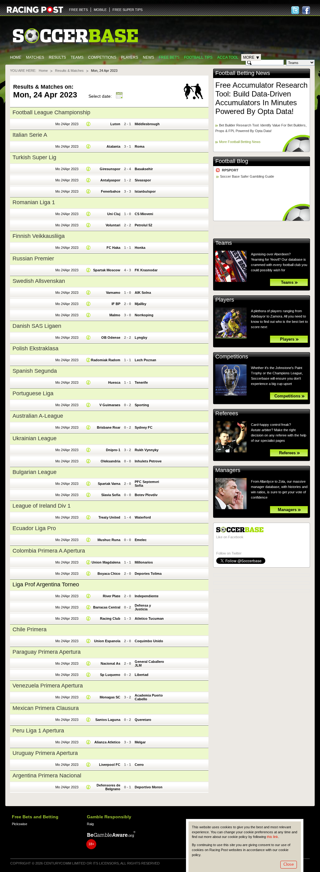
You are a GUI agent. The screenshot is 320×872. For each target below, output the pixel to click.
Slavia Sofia (110, 495)
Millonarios (144, 562)
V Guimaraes (109, 405)
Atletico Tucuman (149, 618)
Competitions (102, 57)
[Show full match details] (88, 124)
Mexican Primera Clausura (45, 708)
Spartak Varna (109, 483)
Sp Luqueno (110, 675)
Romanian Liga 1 (33, 202)
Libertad (141, 675)
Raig (90, 824)
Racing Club (110, 618)
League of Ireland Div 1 (41, 506)
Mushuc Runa (109, 540)
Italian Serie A (29, 135)
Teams (77, 57)
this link (272, 837)
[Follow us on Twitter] (295, 10)
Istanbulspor (145, 191)
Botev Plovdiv (146, 495)
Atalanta (113, 146)
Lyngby (141, 337)
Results (57, 57)
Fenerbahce (110, 191)
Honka (140, 247)
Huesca (114, 382)
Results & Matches (69, 70)
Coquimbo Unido (149, 641)
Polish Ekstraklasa (35, 348)
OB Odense (110, 337)
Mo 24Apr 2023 (66, 124)
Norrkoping (144, 315)
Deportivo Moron (148, 787)
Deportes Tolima (148, 573)
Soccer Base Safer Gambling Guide (247, 176)
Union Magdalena (106, 562)
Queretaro (143, 720)
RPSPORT (230, 170)
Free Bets (169, 57)
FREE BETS (78, 10)
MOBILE (100, 10)
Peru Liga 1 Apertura (38, 730)
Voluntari (113, 225)
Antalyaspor (110, 180)
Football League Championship (51, 112)
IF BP (116, 304)
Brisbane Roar (108, 427)
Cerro (139, 764)
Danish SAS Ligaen (36, 326)
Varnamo (113, 292)
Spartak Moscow (106, 270)
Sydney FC (143, 427)
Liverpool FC (109, 764)
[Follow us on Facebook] (306, 10)
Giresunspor (110, 169)
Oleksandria (110, 461)
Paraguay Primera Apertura (46, 652)
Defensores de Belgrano (108, 787)
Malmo (114, 315)
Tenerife (141, 382)
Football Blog (231, 161)
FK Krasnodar (146, 270)
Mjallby (140, 304)
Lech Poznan (145, 360)
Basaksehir (144, 169)
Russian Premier (33, 258)
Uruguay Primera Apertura (45, 753)
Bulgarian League (34, 472)
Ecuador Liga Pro (34, 528)
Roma (139, 146)
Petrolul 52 (143, 225)
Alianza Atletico (107, 742)
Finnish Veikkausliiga (38, 236)
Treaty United (109, 517)
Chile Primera (29, 629)
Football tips (198, 57)
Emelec (141, 540)
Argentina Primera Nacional (46, 775)
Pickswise (19, 824)
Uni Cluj (113, 214)
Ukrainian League (34, 438)
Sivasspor (143, 180)
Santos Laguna (107, 720)
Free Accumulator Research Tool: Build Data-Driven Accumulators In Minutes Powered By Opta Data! (261, 98)
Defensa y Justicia (143, 607)
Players (129, 57)
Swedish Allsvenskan (38, 281)
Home (15, 57)
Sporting (142, 405)
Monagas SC (110, 697)
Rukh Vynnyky (146, 450)
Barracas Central (106, 607)
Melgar (140, 742)
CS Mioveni (144, 214)
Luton (115, 124)
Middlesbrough (147, 124)
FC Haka (113, 247)
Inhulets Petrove (148, 461)
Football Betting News (242, 73)
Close (288, 864)
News (148, 57)
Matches (35, 57)
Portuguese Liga (32, 393)
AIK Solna (143, 292)
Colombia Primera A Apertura (48, 551)
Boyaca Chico (109, 573)
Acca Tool (227, 57)
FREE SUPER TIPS (127, 10)
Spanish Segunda (34, 371)
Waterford (143, 517)
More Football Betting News (240, 142)
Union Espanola (107, 641)
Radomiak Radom (105, 360)
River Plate (111, 596)
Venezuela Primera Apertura (47, 685)
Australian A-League (37, 416)
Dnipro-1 (113, 450)
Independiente (146, 596)
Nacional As (110, 663)
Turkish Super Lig (34, 157)
